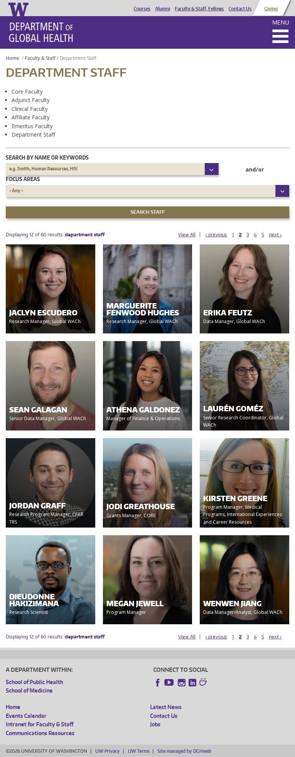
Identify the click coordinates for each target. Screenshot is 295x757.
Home (12, 58)
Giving (271, 9)
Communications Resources (40, 733)
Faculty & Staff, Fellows (199, 9)
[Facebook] (157, 682)
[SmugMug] (204, 683)
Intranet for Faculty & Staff (39, 724)
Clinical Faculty (30, 108)
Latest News (166, 707)
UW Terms (138, 751)
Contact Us (240, 9)
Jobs (155, 724)
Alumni (162, 9)
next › (275, 234)
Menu (280, 22)
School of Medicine (29, 690)
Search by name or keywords (47, 157)
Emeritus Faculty (32, 126)
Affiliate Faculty (31, 117)
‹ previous (216, 234)
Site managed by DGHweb (184, 751)
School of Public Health (34, 682)
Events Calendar (26, 715)
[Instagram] (181, 682)
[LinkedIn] (192, 682)
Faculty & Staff (40, 58)
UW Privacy (107, 751)
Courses (142, 9)
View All (187, 234)
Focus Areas (23, 179)
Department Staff (33, 134)
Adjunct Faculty (31, 100)
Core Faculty (27, 91)
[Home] (40, 32)
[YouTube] (170, 682)
